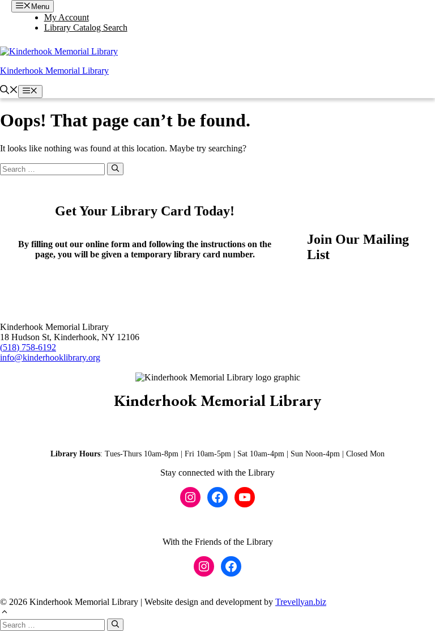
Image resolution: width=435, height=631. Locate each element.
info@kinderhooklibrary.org (50, 357)
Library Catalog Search (85, 27)
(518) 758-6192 (28, 347)
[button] (9, 91)
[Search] (115, 169)
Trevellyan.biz (300, 602)
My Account (66, 17)
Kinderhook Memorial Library (54, 70)
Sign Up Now (344, 287)
